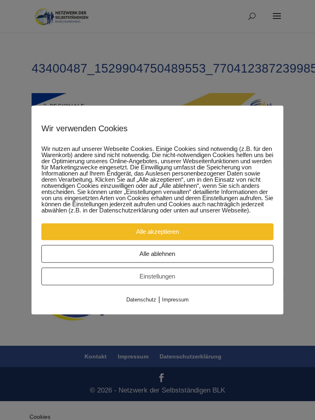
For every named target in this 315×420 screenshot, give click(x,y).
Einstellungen (157, 276)
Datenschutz (141, 300)
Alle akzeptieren (157, 231)
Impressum (175, 300)
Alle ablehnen (157, 253)
